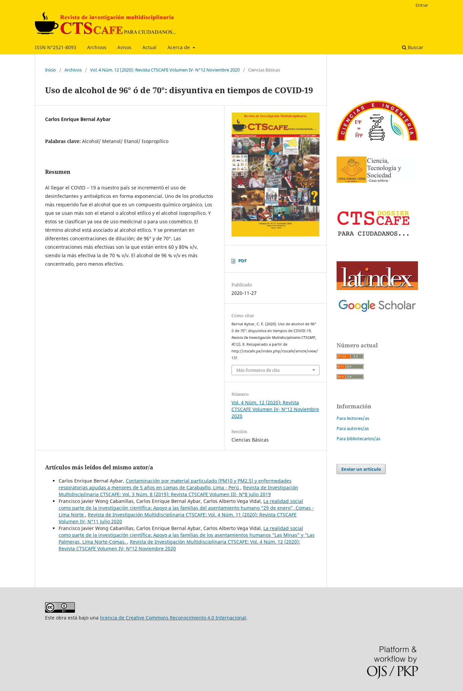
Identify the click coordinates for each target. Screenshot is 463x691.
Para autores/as (353, 428)
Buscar (414, 47)
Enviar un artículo (361, 469)
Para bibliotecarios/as (358, 438)
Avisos (124, 47)
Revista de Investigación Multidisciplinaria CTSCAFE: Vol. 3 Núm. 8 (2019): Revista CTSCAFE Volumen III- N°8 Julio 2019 (178, 490)
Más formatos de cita (258, 370)
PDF (242, 261)
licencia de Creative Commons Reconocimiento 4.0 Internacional (173, 617)
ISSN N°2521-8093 (55, 47)
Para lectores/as (353, 418)
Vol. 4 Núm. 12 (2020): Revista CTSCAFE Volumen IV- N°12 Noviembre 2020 (165, 70)
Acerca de (179, 47)
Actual (149, 47)
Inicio (50, 70)
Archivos (96, 47)
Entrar (422, 5)
